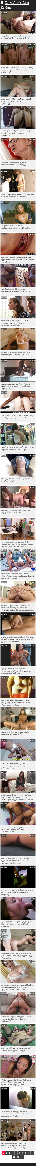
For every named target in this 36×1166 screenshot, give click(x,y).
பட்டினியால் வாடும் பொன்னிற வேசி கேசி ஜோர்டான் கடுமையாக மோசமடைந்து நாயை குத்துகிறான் (18, 259)
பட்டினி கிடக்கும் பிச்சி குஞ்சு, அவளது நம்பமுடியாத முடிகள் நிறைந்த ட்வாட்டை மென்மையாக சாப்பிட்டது (16, 702)
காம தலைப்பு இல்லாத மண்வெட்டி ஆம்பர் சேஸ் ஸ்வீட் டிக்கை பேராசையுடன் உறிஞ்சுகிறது (16, 101)
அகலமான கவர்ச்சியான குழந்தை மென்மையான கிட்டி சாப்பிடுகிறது (14, 163)
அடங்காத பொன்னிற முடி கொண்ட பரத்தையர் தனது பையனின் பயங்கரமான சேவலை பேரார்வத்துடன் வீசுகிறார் (17, 1145)
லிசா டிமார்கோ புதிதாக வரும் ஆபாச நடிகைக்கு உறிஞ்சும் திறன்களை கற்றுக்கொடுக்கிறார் (15, 829)
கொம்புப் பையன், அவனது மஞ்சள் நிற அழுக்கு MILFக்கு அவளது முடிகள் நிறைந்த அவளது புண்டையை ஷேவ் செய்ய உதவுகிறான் (17, 545)
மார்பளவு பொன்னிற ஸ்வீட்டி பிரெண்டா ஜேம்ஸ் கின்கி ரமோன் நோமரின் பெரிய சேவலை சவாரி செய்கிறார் (15, 860)
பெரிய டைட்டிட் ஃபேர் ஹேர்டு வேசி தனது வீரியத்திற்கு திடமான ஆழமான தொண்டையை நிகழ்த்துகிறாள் (17, 1082)
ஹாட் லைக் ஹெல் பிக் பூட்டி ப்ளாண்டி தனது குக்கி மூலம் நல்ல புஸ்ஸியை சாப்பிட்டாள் (18, 416)
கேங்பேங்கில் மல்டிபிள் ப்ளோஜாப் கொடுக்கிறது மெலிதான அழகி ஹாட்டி (16, 290)
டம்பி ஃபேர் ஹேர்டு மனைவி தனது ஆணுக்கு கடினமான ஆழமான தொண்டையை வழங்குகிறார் (18, 69)
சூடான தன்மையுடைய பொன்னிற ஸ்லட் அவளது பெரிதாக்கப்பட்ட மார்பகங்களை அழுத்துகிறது (16, 386)
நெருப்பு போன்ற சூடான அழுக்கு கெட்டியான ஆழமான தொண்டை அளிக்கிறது (18, 448)
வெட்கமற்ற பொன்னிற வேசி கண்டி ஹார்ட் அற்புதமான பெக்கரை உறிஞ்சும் (17, 511)
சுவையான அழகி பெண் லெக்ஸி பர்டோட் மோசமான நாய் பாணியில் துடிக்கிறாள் (16, 353)
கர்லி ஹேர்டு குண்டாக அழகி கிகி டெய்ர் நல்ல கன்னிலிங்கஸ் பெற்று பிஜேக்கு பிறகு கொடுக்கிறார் (17, 955)
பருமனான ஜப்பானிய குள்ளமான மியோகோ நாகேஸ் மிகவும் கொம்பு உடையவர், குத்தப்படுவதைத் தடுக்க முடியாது (17, 987)
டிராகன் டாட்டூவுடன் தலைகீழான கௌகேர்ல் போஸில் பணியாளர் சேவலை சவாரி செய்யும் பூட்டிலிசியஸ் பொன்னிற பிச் (18, 639)
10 (32, 1153)
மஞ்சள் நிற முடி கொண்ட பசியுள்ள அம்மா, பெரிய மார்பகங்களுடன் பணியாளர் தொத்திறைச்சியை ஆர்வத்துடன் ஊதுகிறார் (18, 607)
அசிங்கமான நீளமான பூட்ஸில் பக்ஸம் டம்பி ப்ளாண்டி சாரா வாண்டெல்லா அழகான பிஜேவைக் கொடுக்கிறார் (17, 1113)
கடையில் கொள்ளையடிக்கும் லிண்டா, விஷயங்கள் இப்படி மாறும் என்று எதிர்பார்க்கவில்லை (15, 765)
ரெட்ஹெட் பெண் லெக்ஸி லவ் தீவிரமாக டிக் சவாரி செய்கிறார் (17, 480)
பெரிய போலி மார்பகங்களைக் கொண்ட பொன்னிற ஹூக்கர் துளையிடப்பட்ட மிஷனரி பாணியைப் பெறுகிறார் (18, 576)
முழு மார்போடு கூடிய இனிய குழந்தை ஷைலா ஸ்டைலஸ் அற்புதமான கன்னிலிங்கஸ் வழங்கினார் (18, 924)
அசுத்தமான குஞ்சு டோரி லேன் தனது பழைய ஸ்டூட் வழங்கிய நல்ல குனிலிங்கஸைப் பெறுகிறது (18, 892)
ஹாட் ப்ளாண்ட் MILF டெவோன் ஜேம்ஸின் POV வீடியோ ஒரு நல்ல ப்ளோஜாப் (16, 1049)
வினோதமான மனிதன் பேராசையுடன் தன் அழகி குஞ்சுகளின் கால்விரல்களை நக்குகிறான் (17, 133)
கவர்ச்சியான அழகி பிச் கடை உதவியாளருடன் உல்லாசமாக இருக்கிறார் (16, 227)
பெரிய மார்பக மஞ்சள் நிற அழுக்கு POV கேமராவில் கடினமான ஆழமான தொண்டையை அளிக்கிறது (16, 322)
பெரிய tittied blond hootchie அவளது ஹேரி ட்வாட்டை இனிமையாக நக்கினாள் (18, 195)
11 (14, 1157)
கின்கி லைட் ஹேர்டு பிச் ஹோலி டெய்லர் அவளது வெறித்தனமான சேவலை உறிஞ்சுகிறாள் (16, 1019)
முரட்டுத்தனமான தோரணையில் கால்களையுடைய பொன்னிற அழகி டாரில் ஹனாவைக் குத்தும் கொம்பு (16, 670)
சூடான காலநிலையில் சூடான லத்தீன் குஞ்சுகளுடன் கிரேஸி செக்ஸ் (15, 733)
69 (18, 1157)
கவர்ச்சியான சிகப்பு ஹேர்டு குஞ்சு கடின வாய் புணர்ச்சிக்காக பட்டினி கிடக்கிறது (16, 37)
